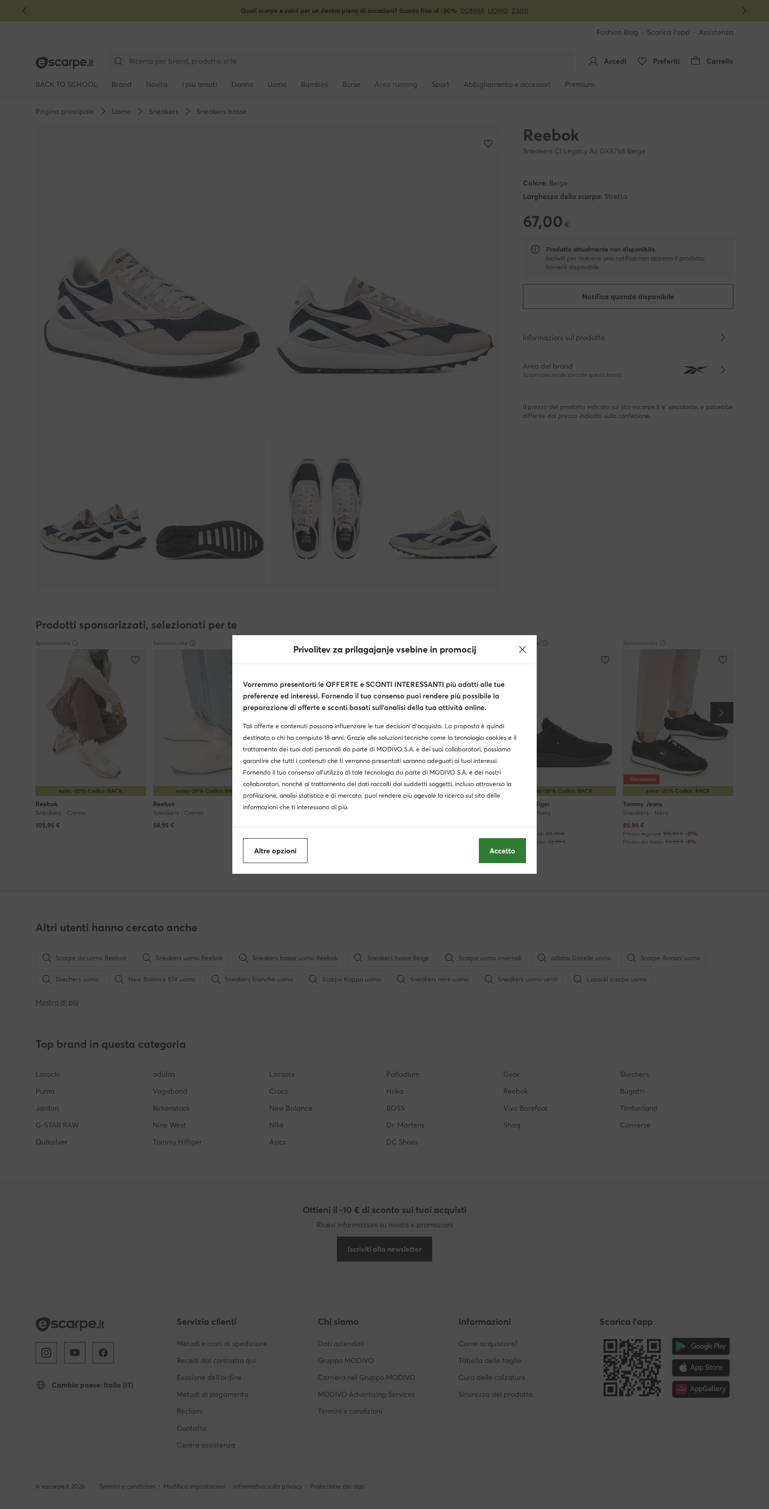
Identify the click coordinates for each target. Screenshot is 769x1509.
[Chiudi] (522, 649)
